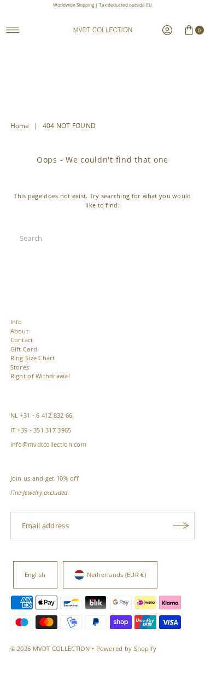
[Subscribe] (181, 525)
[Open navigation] (12, 30)
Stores (20, 367)
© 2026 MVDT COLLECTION (50, 648)
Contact (21, 340)
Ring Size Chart (32, 358)
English (35, 574)
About (19, 331)
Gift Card (24, 349)
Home (20, 125)
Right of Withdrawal (40, 376)
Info (16, 322)
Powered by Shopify (126, 648)
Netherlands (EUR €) (116, 574)
